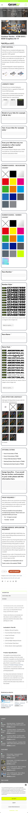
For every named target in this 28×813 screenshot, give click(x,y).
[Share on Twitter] (8, 581)
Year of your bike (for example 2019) (13, 129)
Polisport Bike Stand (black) (12, 458)
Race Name (6, 334)
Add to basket (14, 571)
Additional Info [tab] (6, 595)
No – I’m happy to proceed (10, 517)
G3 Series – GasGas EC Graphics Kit (20, 703)
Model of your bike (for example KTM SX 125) (13, 114)
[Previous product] (15, 14)
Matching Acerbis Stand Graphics (14, 464)
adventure (6, 578)
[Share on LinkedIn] (16, 581)
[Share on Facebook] (5, 581)
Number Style (7, 284)
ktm (9, 578)
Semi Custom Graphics (11, 575)
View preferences (14, 806)
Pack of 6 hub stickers (11, 453)
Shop (9, 10)
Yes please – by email (9, 519)
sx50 (13, 578)
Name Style (6, 347)
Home (4, 10)
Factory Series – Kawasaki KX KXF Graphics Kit (7, 705)
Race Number (7, 272)
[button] (26, 785)
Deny (14, 802)
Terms (16, 810)
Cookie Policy (12, 810)
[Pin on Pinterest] (13, 581)
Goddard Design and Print (16, 664)
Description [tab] (5, 592)
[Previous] (1, 705)
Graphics (14, 10)
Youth (17, 575)
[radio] (5, 73)
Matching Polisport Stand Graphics (14, 461)
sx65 (16, 578)
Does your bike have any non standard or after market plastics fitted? (12, 145)
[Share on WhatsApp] (2, 581)
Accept (14, 798)
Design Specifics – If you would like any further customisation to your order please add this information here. (13, 475)
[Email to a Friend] (10, 581)
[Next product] (12, 14)
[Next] (27, 705)
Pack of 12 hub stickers (11, 456)
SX (11, 578)
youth (18, 578)
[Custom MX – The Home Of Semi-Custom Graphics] (14, 4)
